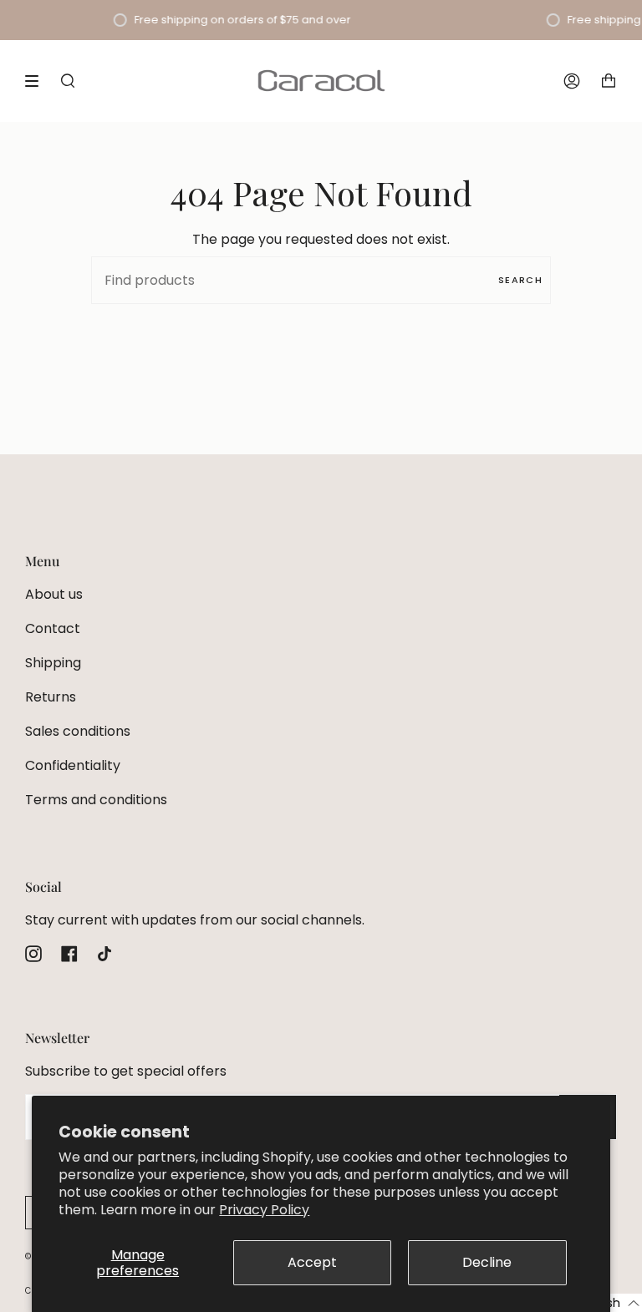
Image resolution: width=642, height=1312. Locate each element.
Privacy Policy (264, 1209)
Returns (50, 697)
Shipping (53, 662)
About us (54, 594)
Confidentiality (72, 765)
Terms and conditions (96, 799)
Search (520, 279)
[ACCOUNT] (571, 80)
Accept (312, 1262)
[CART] (608, 80)
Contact (52, 628)
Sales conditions (77, 731)
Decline (487, 1262)
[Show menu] (37, 81)
